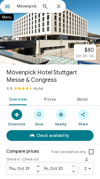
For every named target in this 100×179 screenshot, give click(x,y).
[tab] (17, 98)
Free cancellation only (68, 152)
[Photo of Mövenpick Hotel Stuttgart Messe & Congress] (50, 32)
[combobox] (27, 6)
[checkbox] (91, 152)
